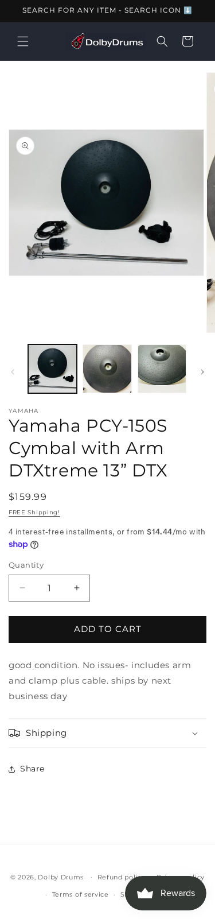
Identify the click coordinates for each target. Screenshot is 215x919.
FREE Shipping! (34, 512)
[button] (23, 41)
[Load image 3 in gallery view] (162, 368)
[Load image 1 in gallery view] (52, 368)
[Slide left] (12, 372)
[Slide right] (202, 372)
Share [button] (32, 768)
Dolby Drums (61, 877)
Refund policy (121, 877)
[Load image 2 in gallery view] (107, 368)
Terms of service (80, 894)
